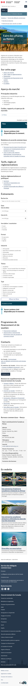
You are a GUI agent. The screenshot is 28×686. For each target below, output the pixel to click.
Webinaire (5, 295)
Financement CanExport (10, 331)
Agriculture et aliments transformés (12, 250)
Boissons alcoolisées (8, 254)
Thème (3, 264)
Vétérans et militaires (6, 658)
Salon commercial (7, 294)
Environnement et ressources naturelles (11, 631)
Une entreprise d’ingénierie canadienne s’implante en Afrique (13, 490)
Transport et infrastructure (7, 643)
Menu (5, 10)
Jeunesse (3, 662)
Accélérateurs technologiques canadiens (13, 286)
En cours (4, 228)
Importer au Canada (9, 391)
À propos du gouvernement (8, 604)
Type (2, 281)
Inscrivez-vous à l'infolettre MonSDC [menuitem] (12, 14)
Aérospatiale (6, 248)
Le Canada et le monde (6, 646)
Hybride (4, 241)
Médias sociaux (5, 670)
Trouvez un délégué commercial (11, 367)
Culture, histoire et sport (7, 637)
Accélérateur (6, 284)
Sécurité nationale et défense (8, 634)
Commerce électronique (9, 273)
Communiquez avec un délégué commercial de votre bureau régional (13, 361)
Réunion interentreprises (9, 292)
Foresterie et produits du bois (10, 259)
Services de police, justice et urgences (10, 640)
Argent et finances (5, 649)
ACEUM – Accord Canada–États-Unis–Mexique (14, 268)
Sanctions (6, 181)
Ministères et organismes (7, 601)
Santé (2, 625)
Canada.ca (3, 18)
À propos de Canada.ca (6, 676)
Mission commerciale (8, 290)
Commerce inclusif (7, 275)
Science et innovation (6, 652)
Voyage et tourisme (6, 615)
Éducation (5, 258)
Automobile (6, 252)
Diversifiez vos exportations (11, 548)
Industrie (4, 245)
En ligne (4, 239)
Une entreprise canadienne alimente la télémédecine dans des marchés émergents (14, 519)
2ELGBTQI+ (5, 266)
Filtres (5, 115)
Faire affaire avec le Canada (11, 407)
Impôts (2, 628)
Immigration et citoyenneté (7, 612)
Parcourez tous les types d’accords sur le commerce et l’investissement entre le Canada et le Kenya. (15, 149)
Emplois (3, 609)
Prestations (4, 622)
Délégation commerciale (9, 288)
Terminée (4, 229)
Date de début (5, 208)
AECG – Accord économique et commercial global (13, 271)
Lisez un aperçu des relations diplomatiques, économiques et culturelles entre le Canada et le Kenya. (14, 154)
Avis (2, 680)
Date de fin (4, 215)
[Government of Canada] (10, 2)
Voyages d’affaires (9, 383)
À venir (4, 226)
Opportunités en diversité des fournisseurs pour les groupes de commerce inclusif (13, 334)
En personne (5, 237)
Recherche (4, 198)
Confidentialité (4, 683)
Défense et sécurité (8, 256)
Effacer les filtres (14, 299)
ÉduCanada (7, 403)
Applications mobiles (6, 673)
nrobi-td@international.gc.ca (10, 446)
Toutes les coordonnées (7, 598)
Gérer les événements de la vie (8, 665)
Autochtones (4, 655)
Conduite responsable (8, 277)
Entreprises (4, 619)
